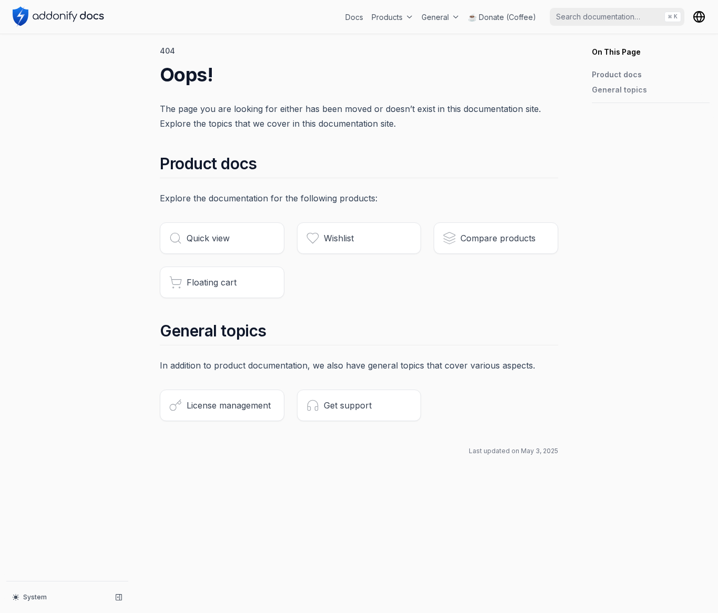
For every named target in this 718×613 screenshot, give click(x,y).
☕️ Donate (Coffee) (502, 17)
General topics (619, 89)
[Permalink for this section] (266, 163)
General (435, 17)
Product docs (617, 74)
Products (387, 17)
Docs (354, 17)
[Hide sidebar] (118, 597)
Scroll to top (611, 116)
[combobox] (617, 17)
